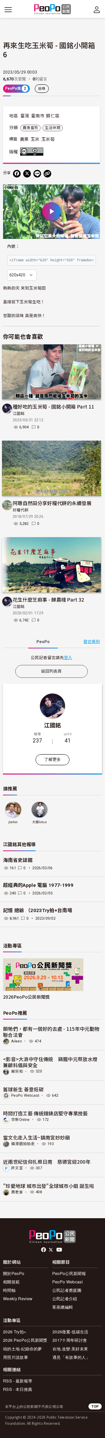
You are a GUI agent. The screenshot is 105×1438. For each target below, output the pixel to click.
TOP (95, 1406)
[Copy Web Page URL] (47, 174)
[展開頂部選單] (97, 10)
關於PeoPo (13, 1273)
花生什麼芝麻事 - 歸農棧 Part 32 (48, 599)
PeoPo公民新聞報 (69, 1273)
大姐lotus (39, 822)
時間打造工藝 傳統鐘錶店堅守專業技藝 (45, 1113)
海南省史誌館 (18, 860)
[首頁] (52, 9)
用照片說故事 (15, 1357)
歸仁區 (52, 115)
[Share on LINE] (37, 174)
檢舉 (42, 89)
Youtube (59, 1249)
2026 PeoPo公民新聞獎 (25, 1340)
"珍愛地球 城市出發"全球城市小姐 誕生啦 (48, 1185)
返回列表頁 (51, 671)
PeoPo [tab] (43, 641)
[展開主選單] (8, 10)
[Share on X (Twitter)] (27, 174)
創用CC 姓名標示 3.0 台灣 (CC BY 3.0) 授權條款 (33, 151)
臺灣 (24, 115)
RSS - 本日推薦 (17, 1389)
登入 (68, 657)
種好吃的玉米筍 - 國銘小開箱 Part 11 (53, 406)
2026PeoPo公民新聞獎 (26, 997)
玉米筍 (48, 139)
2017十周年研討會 (69, 1340)
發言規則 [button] (91, 641)
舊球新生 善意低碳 (23, 1089)
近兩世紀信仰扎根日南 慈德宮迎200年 (46, 1161)
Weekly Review (17, 1298)
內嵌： (13, 246)
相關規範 (11, 1282)
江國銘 (18, 413)
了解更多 (52, 759)
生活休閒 (52, 128)
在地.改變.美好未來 (70, 1349)
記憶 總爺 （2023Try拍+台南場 (37, 910)
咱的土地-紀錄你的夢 (22, 1349)
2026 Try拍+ (14, 1332)
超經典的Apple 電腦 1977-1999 (38, 885)
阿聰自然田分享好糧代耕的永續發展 (52, 502)
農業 (24, 139)
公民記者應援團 (66, 1290)
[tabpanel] (51, 657)
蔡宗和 (17, 1071)
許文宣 (17, 1168)
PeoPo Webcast (25, 1095)
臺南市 (37, 115)
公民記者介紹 (64, 1298)
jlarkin (13, 822)
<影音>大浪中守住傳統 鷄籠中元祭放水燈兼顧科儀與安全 (50, 1061)
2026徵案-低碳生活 (70, 1332)
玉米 (35, 139)
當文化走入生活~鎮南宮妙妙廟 (36, 1137)
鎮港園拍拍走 (23, 1144)
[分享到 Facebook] (17, 174)
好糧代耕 (20, 510)
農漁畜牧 (30, 128)
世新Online (20, 1119)
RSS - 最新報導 (17, 1381)
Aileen (16, 1041)
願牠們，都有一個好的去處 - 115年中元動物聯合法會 (51, 1031)
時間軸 (9, 1290)
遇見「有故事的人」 (71, 1357)
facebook (44, 1249)
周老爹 (17, 1192)
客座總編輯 (62, 1307)
